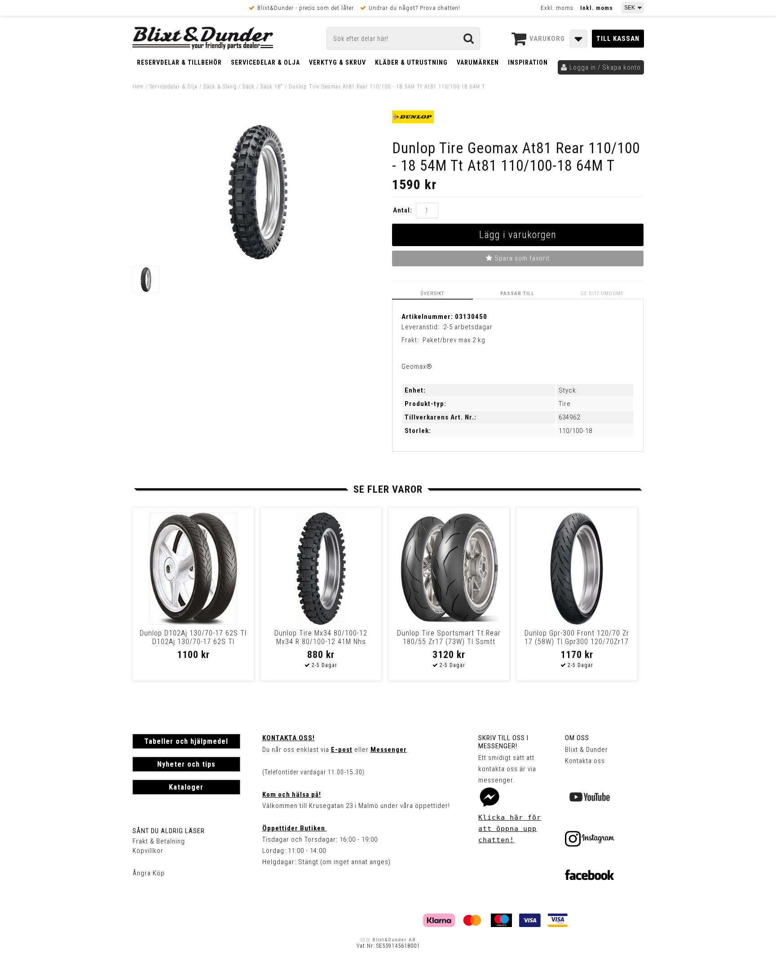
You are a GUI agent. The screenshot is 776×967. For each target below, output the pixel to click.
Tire (565, 404)
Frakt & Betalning (158, 841)
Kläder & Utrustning (411, 62)
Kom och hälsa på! (291, 794)
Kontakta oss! (288, 738)
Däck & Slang (220, 87)
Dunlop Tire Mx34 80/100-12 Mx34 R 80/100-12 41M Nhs (320, 637)
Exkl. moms (557, 7)
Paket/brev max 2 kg (454, 340)
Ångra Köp (148, 873)
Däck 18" (271, 87)
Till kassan (617, 39)
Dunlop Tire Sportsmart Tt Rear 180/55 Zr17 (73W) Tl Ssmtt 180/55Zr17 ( (449, 641)
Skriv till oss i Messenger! (503, 742)
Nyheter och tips (186, 764)
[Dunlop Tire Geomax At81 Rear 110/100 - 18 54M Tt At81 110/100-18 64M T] (258, 257)
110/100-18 (575, 431)
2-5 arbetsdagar (468, 327)
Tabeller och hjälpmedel (186, 741)
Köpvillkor (147, 851)
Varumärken (478, 62)
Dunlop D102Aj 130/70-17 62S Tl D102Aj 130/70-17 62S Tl (193, 637)
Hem (138, 87)
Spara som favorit (521, 258)
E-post (342, 750)
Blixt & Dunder (586, 750)
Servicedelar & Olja (265, 62)
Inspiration (528, 62)
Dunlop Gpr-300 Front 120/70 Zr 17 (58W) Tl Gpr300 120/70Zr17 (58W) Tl (577, 641)
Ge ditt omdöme (602, 293)
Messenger (388, 750)
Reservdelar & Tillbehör (179, 62)
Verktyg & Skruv (337, 62)
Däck (248, 87)
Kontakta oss (585, 761)
